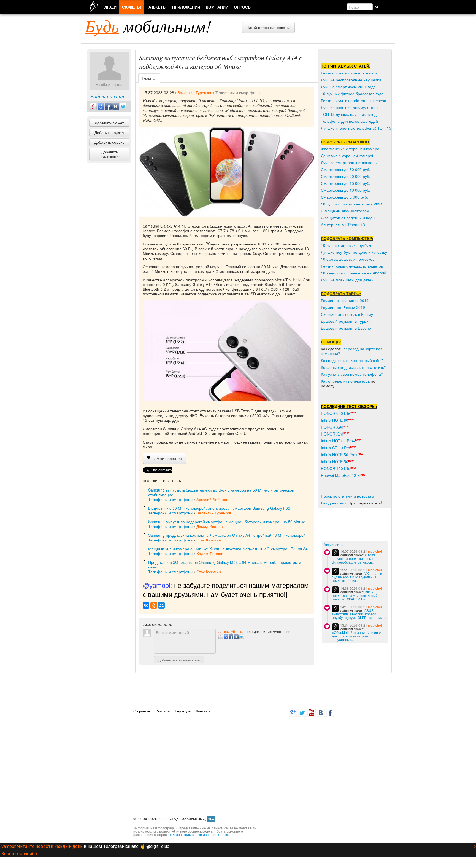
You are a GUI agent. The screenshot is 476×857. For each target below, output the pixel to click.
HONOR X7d (332, 434)
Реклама (162, 711)
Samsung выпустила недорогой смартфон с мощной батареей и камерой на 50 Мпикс (226, 521)
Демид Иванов (209, 526)
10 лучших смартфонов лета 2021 (352, 204)
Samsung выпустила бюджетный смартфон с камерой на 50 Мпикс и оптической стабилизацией (221, 492)
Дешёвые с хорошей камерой (347, 155)
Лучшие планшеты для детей (347, 279)
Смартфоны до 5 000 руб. (344, 197)
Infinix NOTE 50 (334, 461)
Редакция (183, 711)
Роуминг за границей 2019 (345, 300)
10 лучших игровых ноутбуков (347, 245)
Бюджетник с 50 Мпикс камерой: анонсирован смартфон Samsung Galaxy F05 (219, 508)
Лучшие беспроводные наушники (351, 79)
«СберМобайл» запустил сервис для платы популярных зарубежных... (357, 636)
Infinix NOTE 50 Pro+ (339, 454)
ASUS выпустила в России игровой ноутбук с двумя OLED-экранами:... (359, 614)
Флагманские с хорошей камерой (351, 148)
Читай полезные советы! (268, 27)
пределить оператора (350, 381)
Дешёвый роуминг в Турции (346, 321)
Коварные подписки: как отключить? (353, 367)
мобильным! (148, 25)
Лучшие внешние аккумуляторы (349, 107)
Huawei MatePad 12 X (340, 475)
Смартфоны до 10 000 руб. (345, 190)
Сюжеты (131, 7)
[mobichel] (335, 552)
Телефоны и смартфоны (237, 92)
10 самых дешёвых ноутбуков (347, 259)
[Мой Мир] (161, 605)
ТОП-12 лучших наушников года (350, 114)
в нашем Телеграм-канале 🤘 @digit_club (126, 846)
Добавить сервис (109, 142)
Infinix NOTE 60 (334, 420)
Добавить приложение (109, 154)
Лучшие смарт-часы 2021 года (348, 86)
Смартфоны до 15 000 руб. (345, 183)
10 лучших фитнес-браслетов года (352, 93)
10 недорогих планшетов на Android (353, 273)
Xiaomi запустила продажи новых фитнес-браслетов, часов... (353, 558)
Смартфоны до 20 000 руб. (345, 176)
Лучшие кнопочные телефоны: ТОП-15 (356, 128)
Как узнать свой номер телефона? (352, 374)
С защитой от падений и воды (348, 217)
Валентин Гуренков (194, 92)
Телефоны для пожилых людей (349, 121)
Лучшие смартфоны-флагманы (349, 162)
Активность (333, 545)
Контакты (203, 711)
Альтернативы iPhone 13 (343, 224)
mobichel (375, 551)
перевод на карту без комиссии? (351, 351)
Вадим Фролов (209, 553)
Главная (149, 78)
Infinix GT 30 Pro (335, 447)
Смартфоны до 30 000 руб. (345, 169)
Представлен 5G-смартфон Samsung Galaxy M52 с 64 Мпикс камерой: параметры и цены (224, 564)
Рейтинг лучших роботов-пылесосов (353, 100)
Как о (325, 381)
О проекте (141, 711)
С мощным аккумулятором (345, 210)
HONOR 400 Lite (335, 468)
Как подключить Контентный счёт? (352, 360)
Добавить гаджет (109, 132)
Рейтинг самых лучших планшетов (352, 266)
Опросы (243, 7)
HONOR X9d (332, 427)
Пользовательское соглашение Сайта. (198, 834)
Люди (110, 7)
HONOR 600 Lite (335, 413)
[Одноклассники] (153, 605)
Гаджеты (157, 7)
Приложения (186, 7)
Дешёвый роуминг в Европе (346, 328)
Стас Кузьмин (208, 540)
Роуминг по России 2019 (343, 307)
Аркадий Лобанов (212, 499)
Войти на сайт (107, 96)
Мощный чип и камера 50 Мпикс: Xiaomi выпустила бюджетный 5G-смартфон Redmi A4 (228, 548)
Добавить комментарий (179, 660)
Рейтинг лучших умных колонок (349, 73)
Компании (217, 7)
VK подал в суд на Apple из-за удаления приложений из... (357, 577)
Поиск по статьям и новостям (347, 496)
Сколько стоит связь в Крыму (347, 314)
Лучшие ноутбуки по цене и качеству (354, 252)
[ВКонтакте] (146, 605)
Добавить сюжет (109, 123)
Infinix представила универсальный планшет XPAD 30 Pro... (355, 595)
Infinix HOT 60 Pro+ (338, 441)
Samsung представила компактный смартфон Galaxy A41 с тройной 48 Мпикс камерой (227, 535)
